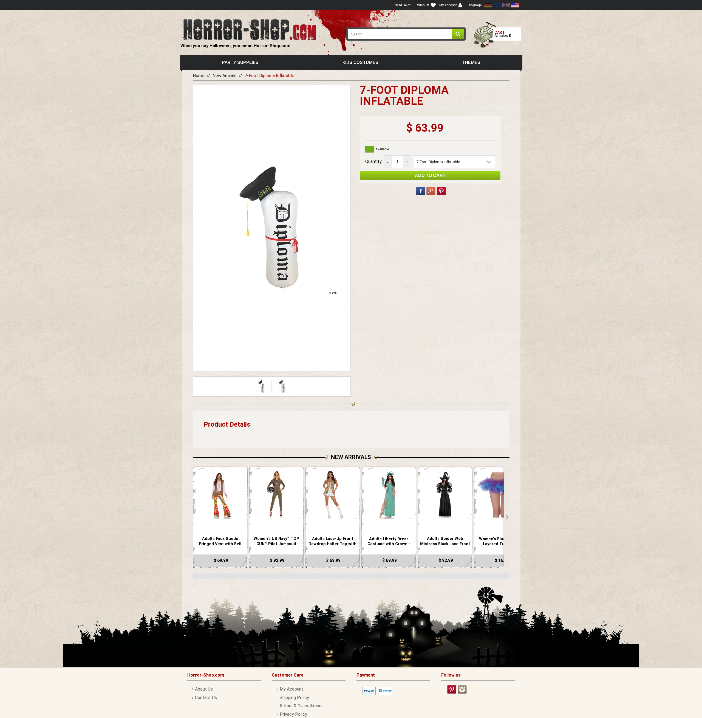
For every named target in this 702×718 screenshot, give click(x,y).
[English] (497, 5)
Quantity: (374, 161)
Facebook (420, 191)
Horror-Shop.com (249, 29)
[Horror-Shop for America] (515, 5)
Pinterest (441, 191)
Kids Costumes (360, 62)
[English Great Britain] (506, 5)
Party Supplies (240, 62)
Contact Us (206, 697)
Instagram (462, 689)
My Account (291, 689)
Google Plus (430, 191)
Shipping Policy (294, 697)
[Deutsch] (488, 5)
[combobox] (406, 34)
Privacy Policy (293, 714)
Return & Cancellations (301, 705)
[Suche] (458, 34)
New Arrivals (224, 75)
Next (506, 517)
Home (198, 75)
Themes (471, 62)
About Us (204, 689)
